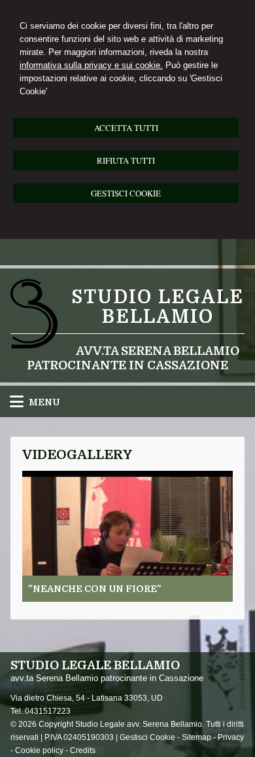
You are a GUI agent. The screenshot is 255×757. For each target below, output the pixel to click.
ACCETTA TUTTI (126, 128)
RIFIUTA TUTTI (126, 160)
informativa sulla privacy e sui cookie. (91, 65)
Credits (82, 750)
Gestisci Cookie (147, 737)
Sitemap (196, 737)
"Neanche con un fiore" (95, 588)
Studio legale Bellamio (157, 307)
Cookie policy (39, 750)
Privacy (231, 737)
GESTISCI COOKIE (126, 193)
